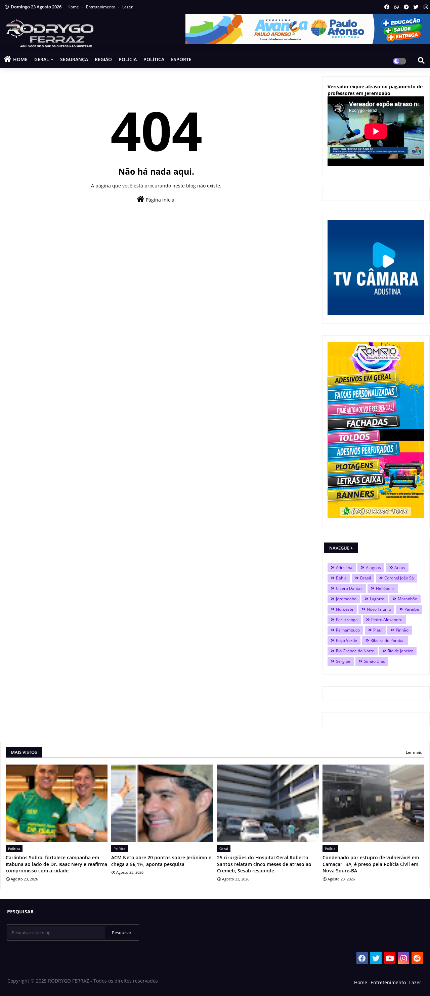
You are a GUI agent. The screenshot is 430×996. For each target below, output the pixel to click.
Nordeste (344, 609)
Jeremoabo (346, 599)
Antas (399, 567)
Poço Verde (346, 640)
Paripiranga (347, 619)
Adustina (344, 567)
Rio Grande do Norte (355, 651)
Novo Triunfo (379, 609)
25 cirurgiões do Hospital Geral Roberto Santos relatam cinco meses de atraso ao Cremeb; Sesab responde (264, 864)
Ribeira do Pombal (387, 640)
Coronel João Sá (399, 578)
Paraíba (411, 609)
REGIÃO (103, 59)
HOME (20, 59)
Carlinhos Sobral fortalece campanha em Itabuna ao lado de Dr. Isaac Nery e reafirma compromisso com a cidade (56, 864)
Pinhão (402, 630)
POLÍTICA (153, 59)
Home (74, 7)
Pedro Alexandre (386, 619)
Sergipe (343, 661)
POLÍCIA (128, 59)
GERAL (41, 59)
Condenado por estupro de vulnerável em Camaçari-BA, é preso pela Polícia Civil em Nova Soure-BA (370, 864)
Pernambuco (348, 630)
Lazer (127, 7)
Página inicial (160, 200)
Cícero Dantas (349, 588)
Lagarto (377, 599)
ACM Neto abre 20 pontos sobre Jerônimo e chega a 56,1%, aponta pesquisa (161, 860)
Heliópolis (385, 588)
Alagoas (373, 567)
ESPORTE (181, 59)
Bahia (341, 578)
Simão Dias (374, 661)
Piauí (377, 630)
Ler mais (414, 752)
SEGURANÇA (74, 59)
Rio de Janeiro (400, 651)
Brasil (365, 578)
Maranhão (407, 599)
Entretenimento (101, 7)
